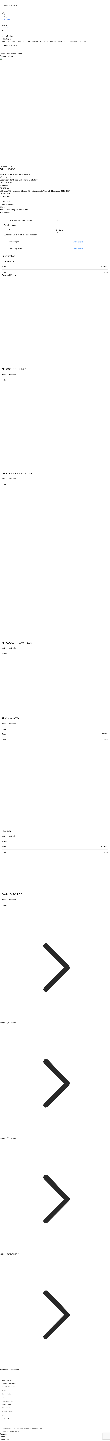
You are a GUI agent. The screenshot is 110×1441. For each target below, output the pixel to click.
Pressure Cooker (7, 1401)
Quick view (10, 890)
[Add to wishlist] (16, 890)
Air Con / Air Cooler (14, 53)
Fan (3, 1397)
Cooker (4, 1390)
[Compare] (4, 890)
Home (2, 53)
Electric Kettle (6, 1394)
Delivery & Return (8, 1411)
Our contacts (6, 1408)
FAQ (3, 1415)
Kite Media (15, 1431)
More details (78, 242)
